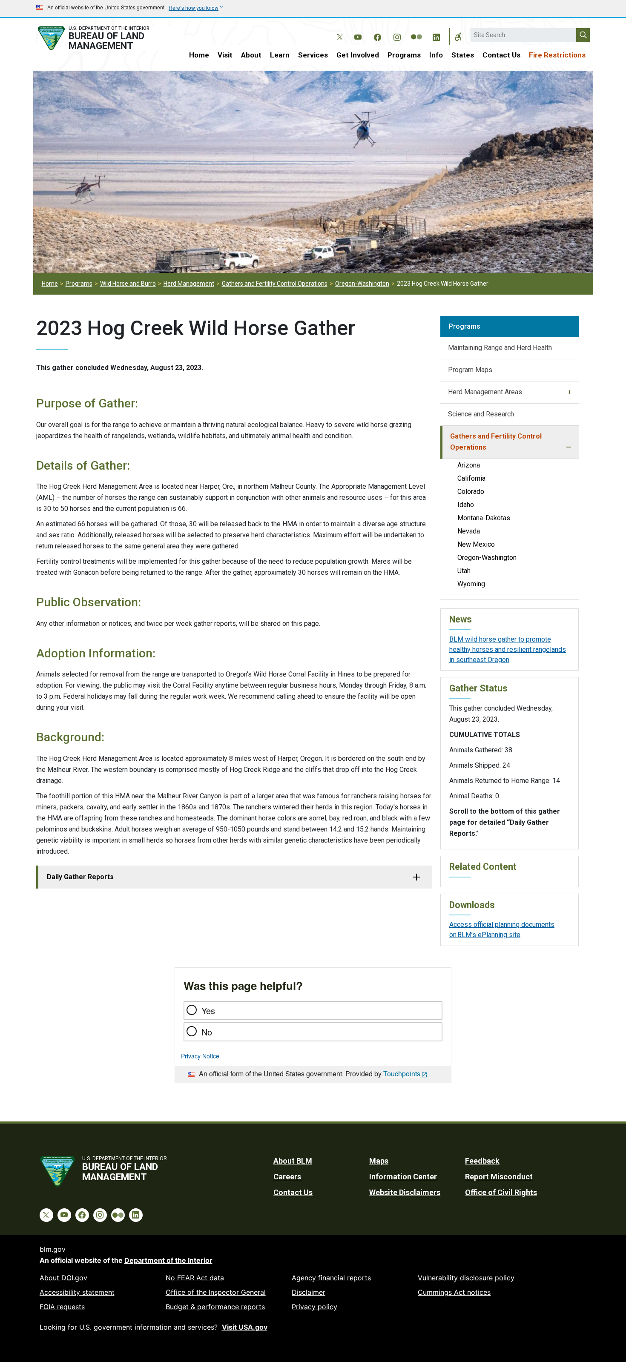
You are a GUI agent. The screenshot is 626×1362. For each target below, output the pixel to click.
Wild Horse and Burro (128, 283)
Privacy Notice (200, 1056)
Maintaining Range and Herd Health (500, 348)
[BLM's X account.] (338, 30)
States (462, 55)
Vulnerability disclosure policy (466, 1277)
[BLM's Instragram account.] (397, 36)
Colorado (470, 491)
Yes (208, 1010)
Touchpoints (401, 1073)
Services (313, 55)
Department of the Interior (168, 1260)
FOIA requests (62, 1306)
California (471, 478)
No (206, 1032)
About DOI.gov (63, 1277)
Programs (404, 55)
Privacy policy (314, 1306)
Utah (464, 571)
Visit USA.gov (244, 1327)
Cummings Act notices (454, 1292)
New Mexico (476, 544)
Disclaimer (308, 1292)
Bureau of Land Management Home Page (103, 38)
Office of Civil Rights (501, 1192)
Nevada (468, 531)
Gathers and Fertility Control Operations (274, 283)
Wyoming (471, 584)
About (251, 55)
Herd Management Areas (485, 392)
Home (199, 55)
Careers (287, 1176)
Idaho (465, 505)
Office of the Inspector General (216, 1292)
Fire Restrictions (557, 55)
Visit (225, 55)
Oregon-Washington (362, 283)
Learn (280, 55)
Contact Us (501, 55)
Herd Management (189, 283)
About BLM (292, 1160)
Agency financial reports (331, 1277)
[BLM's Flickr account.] (416, 30)
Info (436, 55)
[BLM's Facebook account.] (377, 36)
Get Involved (357, 55)
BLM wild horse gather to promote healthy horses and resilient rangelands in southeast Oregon (507, 649)
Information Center (403, 1176)
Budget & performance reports (215, 1306)
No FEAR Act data (195, 1277)
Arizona (468, 465)
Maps (378, 1160)
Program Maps (470, 370)
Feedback (482, 1160)
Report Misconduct (499, 1176)
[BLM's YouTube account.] (358, 36)
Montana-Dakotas (483, 518)
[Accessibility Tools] (458, 36)
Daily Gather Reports (80, 877)
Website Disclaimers (404, 1192)
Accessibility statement (77, 1292)
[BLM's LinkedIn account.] (436, 36)
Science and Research (481, 414)
